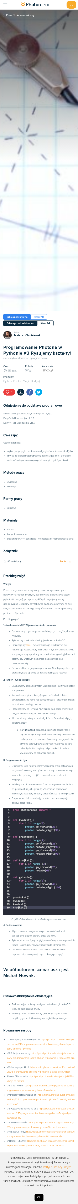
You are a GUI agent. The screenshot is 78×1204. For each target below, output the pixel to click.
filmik (28, 645)
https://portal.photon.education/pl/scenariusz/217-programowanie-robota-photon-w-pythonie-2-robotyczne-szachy (40, 1058)
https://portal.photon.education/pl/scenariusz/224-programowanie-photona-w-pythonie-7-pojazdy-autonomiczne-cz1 (41, 1099)
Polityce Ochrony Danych (57, 1167)
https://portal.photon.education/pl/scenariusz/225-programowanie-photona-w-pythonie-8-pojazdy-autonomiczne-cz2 (40, 1113)
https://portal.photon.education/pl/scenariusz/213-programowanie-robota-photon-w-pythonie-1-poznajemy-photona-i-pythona (40, 1044)
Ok (39, 1197)
